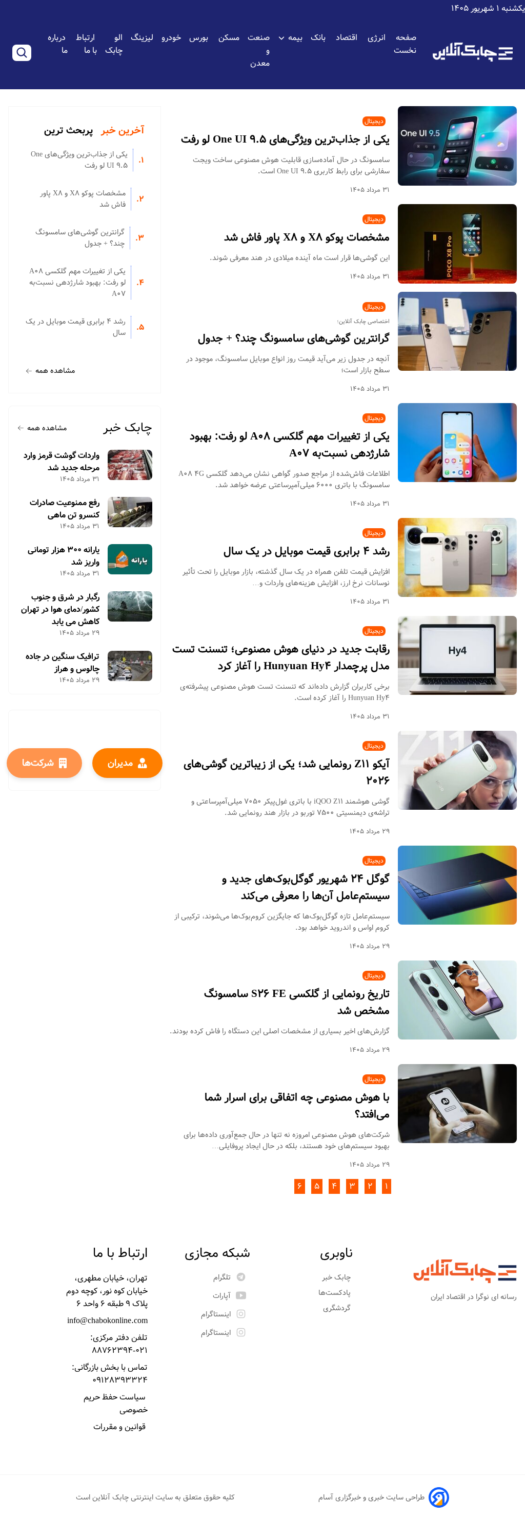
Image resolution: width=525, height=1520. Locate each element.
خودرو (171, 37)
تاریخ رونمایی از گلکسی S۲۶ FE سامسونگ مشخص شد (297, 1002)
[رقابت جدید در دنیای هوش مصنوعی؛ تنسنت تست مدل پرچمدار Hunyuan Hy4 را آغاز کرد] (457, 655)
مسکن (228, 37)
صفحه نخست (405, 44)
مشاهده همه (55, 370)
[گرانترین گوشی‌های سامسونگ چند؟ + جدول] (457, 331)
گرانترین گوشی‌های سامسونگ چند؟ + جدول (294, 338)
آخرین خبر (122, 130)
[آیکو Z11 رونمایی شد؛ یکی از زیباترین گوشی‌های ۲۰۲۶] (457, 770)
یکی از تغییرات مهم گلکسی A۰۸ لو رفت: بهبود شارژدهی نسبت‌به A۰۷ (290, 445)
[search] (21, 53)
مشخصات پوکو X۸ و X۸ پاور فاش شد (307, 237)
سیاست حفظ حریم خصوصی (116, 1403)
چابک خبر (127, 427)
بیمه (295, 37)
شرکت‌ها (38, 763)
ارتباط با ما (86, 44)
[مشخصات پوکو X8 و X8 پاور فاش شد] (457, 244)
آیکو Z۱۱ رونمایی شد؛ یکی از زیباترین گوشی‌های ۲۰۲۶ (287, 773)
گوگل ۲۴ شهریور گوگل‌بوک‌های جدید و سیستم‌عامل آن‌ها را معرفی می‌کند (306, 888)
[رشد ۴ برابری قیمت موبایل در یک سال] (457, 557)
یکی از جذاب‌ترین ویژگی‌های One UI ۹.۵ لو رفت (285, 139)
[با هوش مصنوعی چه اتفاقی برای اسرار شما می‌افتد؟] (457, 1104)
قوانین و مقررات (120, 1427)
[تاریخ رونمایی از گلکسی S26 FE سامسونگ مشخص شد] (457, 1000)
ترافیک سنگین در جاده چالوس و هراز (62, 663)
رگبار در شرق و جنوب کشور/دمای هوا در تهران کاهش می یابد (60, 609)
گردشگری (338, 1308)
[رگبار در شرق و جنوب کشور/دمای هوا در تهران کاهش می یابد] (130, 606)
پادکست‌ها (335, 1292)
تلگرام (222, 1277)
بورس (199, 37)
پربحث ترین (68, 130)
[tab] (122, 130)
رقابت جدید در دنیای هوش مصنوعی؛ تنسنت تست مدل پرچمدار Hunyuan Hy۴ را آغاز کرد (281, 658)
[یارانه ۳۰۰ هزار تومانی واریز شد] (130, 559)
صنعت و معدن (259, 50)
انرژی (377, 37)
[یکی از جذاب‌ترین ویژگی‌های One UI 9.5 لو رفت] (457, 146)
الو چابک (114, 44)
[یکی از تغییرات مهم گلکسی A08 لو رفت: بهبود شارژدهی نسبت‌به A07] (457, 443)
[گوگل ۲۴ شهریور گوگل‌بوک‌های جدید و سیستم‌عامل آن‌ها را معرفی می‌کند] (457, 885)
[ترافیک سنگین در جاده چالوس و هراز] (130, 666)
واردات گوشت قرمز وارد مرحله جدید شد (61, 462)
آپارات (222, 1296)
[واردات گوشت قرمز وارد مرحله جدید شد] (130, 465)
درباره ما (58, 44)
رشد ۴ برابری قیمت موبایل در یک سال (307, 551)
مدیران (120, 763)
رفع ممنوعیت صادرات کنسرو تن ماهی (64, 509)
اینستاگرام (216, 1314)
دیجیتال (374, 121)
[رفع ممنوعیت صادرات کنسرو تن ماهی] (130, 512)
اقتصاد (347, 37)
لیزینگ (142, 37)
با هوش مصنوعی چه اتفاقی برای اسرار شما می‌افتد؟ (297, 1106)
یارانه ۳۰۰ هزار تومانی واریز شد (63, 556)
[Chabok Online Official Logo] (473, 52)
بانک (319, 37)
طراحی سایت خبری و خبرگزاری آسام (371, 1497)
